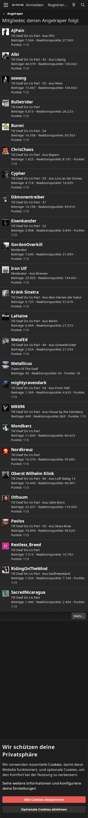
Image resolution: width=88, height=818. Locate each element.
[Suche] (82, 5)
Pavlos (17, 521)
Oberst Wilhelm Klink (32, 473)
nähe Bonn (57, 502)
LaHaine (19, 316)
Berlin (53, 321)
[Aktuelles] (73, 5)
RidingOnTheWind (29, 568)
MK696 (18, 406)
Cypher (18, 173)
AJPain (17, 30)
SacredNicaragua (28, 592)
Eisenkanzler (24, 221)
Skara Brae (63, 526)
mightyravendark (29, 382)
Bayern (54, 154)
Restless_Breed (26, 544)
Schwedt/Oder (65, 345)
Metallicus (21, 363)
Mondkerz (21, 426)
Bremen (42, 273)
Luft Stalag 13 (65, 478)
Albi (15, 54)
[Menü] (6, 5)
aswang (18, 78)
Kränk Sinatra (25, 292)
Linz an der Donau (68, 178)
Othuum (19, 497)
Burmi (17, 125)
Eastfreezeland (59, 573)
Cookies (55, 764)
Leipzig (60, 59)
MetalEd (19, 339)
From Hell (62, 388)
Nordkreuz (22, 449)
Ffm (51, 35)
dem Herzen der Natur (65, 297)
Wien (59, 83)
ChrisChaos (22, 149)
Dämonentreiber (28, 197)
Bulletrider (22, 102)
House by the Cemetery (66, 412)
